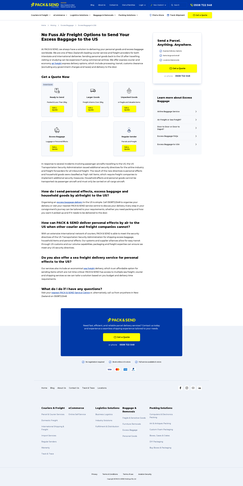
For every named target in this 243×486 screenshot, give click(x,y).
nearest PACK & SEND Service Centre (70, 292)
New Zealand (159, 5)
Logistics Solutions (107, 408)
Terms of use (128, 474)
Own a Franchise (128, 5)
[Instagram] (187, 388)
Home (43, 25)
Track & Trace (88, 388)
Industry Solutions (103, 420)
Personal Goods (130, 436)
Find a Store (158, 15)
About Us (101, 5)
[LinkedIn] (199, 388)
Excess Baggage (67, 25)
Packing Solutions (161, 408)
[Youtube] (193, 388)
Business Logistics (104, 414)
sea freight (89, 268)
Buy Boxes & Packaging (160, 448)
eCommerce (76, 408)
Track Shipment (177, 15)
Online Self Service (77, 414)
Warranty (45, 448)
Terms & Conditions (110, 474)
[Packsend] (45, 5)
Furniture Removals (132, 424)
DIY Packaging (156, 442)
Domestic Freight (49, 420)
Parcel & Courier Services (52, 414)
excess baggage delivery (69, 202)
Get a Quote (54, 109)
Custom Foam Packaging (161, 429)
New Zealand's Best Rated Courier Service (68, 6)
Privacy (94, 474)
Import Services (48, 435)
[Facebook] (180, 388)
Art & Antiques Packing (160, 423)
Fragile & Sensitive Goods (134, 418)
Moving (53, 25)
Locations (102, 388)
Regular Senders (49, 442)
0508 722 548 (182, 76)
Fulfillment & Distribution (107, 426)
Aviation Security (144, 474)
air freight (57, 63)
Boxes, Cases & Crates (160, 435)
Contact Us (113, 5)
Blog (92, 5)
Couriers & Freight (53, 408)
